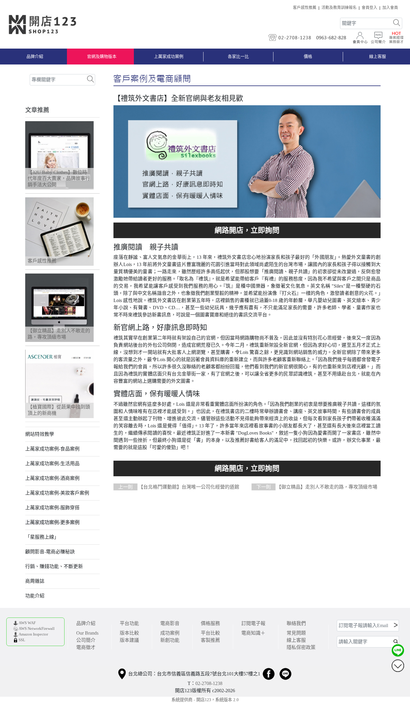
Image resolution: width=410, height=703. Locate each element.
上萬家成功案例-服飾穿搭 (52, 507)
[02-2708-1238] (290, 37)
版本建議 (129, 640)
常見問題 (296, 633)
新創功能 (169, 640)
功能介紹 (34, 595)
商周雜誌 (34, 581)
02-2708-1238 (208, 683)
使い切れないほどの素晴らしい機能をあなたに (246, 230)
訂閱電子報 (253, 623)
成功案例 (169, 633)
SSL (22, 640)
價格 (308, 56)
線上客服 (377, 56)
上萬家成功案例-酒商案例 (52, 478)
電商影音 (169, 623)
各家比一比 (238, 56)
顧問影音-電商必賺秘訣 (50, 551)
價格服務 (210, 623)
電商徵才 (85, 647)
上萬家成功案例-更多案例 (52, 522)
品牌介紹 (34, 56)
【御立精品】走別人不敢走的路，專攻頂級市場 (316, 486)
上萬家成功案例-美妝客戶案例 (57, 492)
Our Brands (87, 633)
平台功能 (129, 623)
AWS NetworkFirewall (37, 629)
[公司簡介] (378, 37)
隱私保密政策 (301, 647)
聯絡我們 (296, 623)
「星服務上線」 (42, 537)
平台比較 (210, 633)
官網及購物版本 (101, 56)
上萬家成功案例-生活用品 (52, 463)
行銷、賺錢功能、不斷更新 (54, 566)
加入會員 (390, 7)
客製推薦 (210, 640)
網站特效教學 (39, 434)
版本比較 (129, 633)
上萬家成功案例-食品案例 (52, 448)
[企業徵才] (396, 37)
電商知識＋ (253, 633)
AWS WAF (27, 623)
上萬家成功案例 (168, 56)
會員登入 (369, 7)
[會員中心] (360, 37)
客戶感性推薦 (304, 7)
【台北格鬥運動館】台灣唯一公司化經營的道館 (178, 486)
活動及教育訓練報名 (339, 7)
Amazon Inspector (33, 634)
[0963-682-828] (333, 37)
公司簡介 (85, 640)
